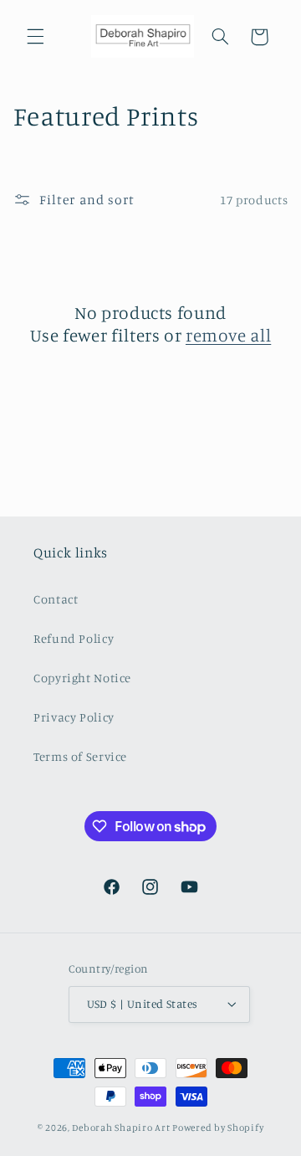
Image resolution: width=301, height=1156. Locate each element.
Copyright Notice (82, 677)
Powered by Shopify (217, 1127)
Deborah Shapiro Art (121, 1127)
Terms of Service (80, 756)
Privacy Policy (74, 717)
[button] (35, 37)
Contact (55, 599)
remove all (228, 335)
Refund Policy (73, 638)
